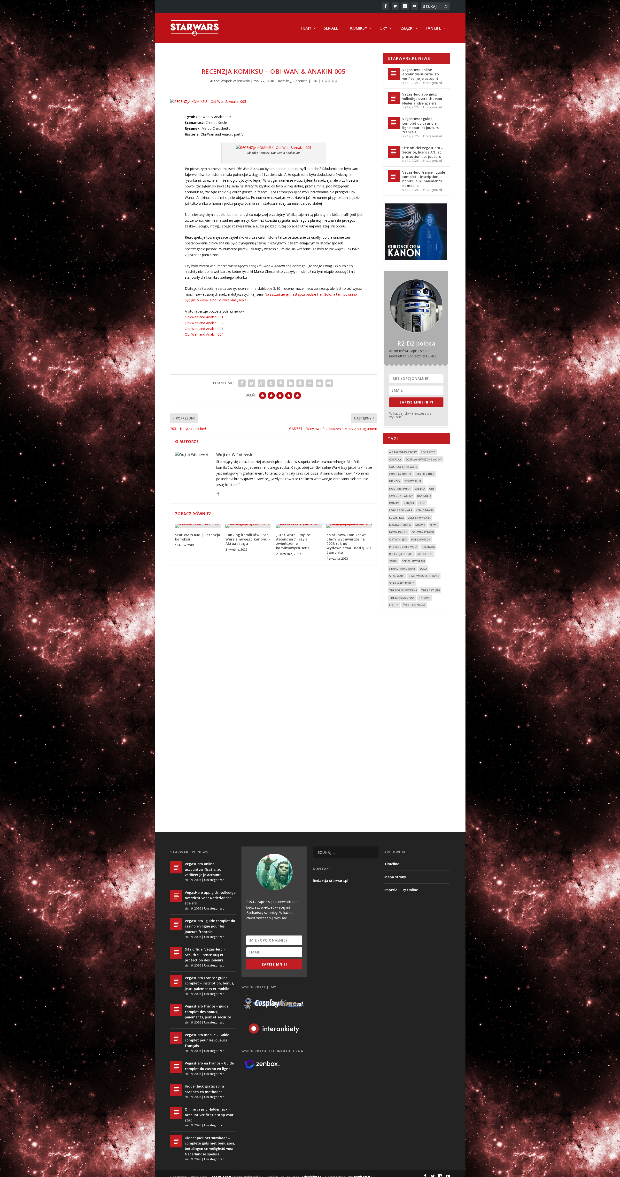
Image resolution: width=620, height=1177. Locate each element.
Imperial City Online (401, 889)
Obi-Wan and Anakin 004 (204, 334)
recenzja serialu (401, 554)
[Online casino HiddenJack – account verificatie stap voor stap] (176, 1113)
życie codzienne (414, 605)
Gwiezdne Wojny (401, 496)
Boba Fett (428, 452)
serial (393, 561)
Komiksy (358, 28)
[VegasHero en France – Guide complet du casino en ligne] (176, 1067)
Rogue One (425, 554)
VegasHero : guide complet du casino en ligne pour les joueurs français (420, 125)
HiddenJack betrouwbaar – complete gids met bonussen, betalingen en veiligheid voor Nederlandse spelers (210, 1146)
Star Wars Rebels (402, 583)
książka (409, 503)
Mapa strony (395, 877)
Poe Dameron (421, 539)
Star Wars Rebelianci (424, 576)
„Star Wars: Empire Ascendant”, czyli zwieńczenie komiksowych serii (293, 541)
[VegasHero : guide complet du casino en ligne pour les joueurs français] (394, 123)
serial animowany (402, 568)
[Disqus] (273, 640)
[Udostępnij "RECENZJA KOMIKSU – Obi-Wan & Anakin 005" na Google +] (261, 383)
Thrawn (424, 597)
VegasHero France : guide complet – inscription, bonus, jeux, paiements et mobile (423, 179)
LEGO (422, 503)
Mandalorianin (400, 525)
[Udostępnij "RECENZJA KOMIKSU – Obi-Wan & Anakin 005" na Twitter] (251, 383)
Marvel (420, 525)
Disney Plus (412, 481)
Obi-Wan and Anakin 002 (204, 323)
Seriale (331, 28)
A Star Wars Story (403, 452)
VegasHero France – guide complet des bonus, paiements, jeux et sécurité (208, 1011)
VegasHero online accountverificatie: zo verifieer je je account (420, 74)
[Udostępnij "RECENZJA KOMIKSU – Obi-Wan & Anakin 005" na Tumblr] (271, 383)
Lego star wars (400, 510)
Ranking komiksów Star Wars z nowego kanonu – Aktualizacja (248, 539)
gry (431, 488)
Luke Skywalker (419, 517)
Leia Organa (425, 510)
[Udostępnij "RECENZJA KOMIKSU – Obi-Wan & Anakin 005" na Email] (319, 383)
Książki (406, 28)
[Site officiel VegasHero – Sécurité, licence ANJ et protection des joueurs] (394, 152)
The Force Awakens (403, 590)
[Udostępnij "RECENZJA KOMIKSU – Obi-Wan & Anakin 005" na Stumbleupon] (310, 383)
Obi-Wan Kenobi (423, 532)
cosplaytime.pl (400, 474)
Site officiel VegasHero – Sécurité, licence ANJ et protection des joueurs (422, 152)
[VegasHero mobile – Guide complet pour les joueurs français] (176, 1038)
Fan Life (433, 28)
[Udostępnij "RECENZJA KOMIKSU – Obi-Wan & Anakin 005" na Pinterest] (281, 383)
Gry (383, 28)
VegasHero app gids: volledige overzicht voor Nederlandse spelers (422, 98)
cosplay (395, 459)
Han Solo (424, 496)
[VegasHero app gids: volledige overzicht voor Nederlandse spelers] (394, 98)
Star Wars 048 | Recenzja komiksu (197, 536)
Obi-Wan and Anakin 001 (204, 317)
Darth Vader (425, 474)
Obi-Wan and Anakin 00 (203, 328)
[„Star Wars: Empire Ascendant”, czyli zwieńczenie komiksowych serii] (299, 526)
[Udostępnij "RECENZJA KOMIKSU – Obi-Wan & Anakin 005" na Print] (329, 383)
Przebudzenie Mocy (403, 546)
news (433, 525)
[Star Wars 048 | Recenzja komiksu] (198, 526)
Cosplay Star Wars (403, 466)
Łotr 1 (394, 605)
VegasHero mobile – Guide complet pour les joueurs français (207, 1040)
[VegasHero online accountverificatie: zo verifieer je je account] (394, 74)
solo (423, 568)
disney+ (394, 481)
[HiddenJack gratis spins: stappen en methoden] (176, 1090)
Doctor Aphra (399, 488)
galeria (419, 488)
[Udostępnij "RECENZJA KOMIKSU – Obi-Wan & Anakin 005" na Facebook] (242, 383)
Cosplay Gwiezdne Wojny (423, 459)
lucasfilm (396, 517)
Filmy (306, 28)
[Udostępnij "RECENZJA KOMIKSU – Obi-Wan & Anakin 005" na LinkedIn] (290, 383)
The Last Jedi (430, 590)
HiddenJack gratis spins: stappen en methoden (205, 1089)
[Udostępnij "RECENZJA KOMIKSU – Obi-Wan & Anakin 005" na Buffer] (300, 383)
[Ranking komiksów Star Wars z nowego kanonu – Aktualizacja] (248, 526)
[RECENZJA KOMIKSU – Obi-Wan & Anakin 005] (273, 102)
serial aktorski (413, 561)
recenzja (428, 546)
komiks (394, 503)
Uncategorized (432, 83)
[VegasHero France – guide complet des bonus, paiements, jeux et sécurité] (176, 1010)
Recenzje (300, 81)
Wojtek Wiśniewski (235, 81)
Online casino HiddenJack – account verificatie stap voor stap (209, 1114)
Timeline (391, 864)
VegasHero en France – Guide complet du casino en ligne (209, 1066)
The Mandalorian (402, 597)
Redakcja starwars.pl (330, 880)
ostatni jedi (398, 539)
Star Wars (396, 576)
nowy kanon (398, 532)
